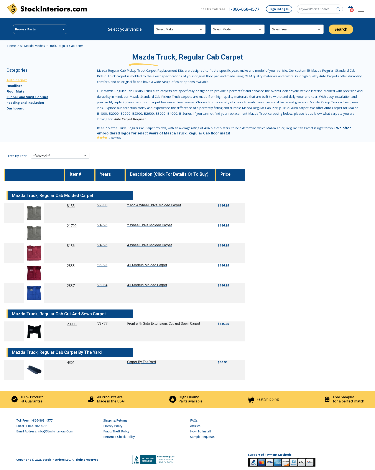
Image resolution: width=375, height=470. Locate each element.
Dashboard (16, 108)
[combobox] (40, 29)
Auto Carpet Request (130, 119)
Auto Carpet (17, 80)
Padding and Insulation (25, 102)
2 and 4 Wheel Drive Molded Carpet (154, 205)
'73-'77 (102, 323)
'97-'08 (102, 205)
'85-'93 (102, 265)
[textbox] (40, 29)
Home (11, 46)
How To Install (200, 431)
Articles (195, 426)
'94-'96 (102, 225)
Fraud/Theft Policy (116, 431)
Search (340, 29)
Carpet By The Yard (141, 362)
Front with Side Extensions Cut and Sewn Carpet (163, 323)
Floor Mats (15, 91)
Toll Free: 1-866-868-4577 (34, 420)
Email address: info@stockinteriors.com (44, 431)
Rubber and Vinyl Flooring (27, 97)
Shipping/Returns (115, 420)
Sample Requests (202, 437)
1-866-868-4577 (244, 9)
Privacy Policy (112, 426)
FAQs (194, 420)
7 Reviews (115, 137)
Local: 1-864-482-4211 (32, 426)
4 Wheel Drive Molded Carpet (149, 245)
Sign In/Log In (279, 9)
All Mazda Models (32, 46)
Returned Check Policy (119, 437)
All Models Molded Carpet (147, 265)
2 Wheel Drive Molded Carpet (149, 225)
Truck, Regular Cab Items (66, 46)
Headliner (14, 85)
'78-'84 (102, 285)
